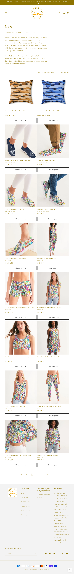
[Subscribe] (35, 553)
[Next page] (58, 474)
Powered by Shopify (44, 569)
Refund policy (25, 506)
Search (23, 493)
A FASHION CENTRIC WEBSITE (43, 496)
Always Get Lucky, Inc (34, 569)
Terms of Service (26, 502)
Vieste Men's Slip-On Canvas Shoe (46, 209)
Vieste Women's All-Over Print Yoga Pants (49, 406)
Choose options (20, 120)
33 (52, 474)
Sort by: (40, 72)
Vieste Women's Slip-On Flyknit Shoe (15, 209)
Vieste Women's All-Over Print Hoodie (47, 455)
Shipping (24, 515)
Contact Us (24, 497)
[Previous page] (16, 474)
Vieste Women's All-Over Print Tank (15, 406)
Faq (22, 519)
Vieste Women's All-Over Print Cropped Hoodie (18, 455)
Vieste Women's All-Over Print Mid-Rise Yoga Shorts (19, 307)
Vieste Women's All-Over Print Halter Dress (49, 357)
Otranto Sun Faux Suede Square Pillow (16, 111)
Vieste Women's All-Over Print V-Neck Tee (49, 307)
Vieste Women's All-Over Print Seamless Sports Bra (19, 357)
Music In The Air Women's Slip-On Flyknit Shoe (18, 160)
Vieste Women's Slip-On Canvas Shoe (15, 258)
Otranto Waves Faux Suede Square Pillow (49, 111)
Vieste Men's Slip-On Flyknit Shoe (46, 160)
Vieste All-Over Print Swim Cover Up (47, 258)
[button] (6, 13)
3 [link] (31, 474)
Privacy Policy (25, 510)
